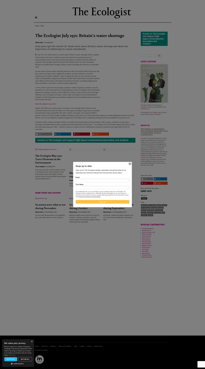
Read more (12, 355)
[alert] (18, 353)
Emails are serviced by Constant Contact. (90, 196)
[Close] (130, 164)
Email (78, 177)
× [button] (32, 341)
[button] (18, 364)
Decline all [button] (25, 359)
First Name (79, 184)
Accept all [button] (11, 359)
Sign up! (102, 202)
